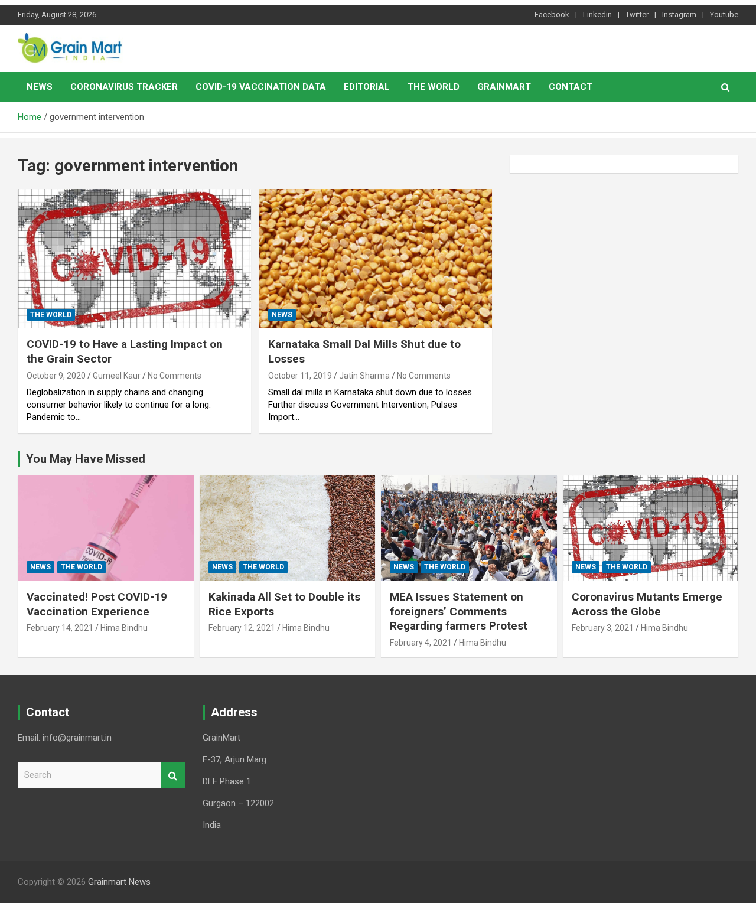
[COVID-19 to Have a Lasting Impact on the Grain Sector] (134, 258)
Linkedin (597, 14)
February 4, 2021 (421, 642)
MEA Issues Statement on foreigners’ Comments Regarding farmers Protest (458, 611)
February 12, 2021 (241, 628)
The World (434, 87)
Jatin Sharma (364, 375)
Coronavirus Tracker (124, 87)
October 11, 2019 (300, 375)
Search (173, 775)
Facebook (552, 14)
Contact (570, 87)
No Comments (174, 375)
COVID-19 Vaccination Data (260, 87)
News (40, 87)
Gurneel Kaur (117, 375)
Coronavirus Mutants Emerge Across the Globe (647, 604)
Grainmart (504, 87)
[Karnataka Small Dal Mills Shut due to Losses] (375, 258)
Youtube (724, 14)
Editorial (367, 87)
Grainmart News (119, 881)
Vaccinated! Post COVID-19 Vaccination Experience (97, 604)
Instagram (679, 14)
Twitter (637, 14)
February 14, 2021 (60, 628)
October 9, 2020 (56, 375)
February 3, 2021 (603, 628)
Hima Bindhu (124, 628)
